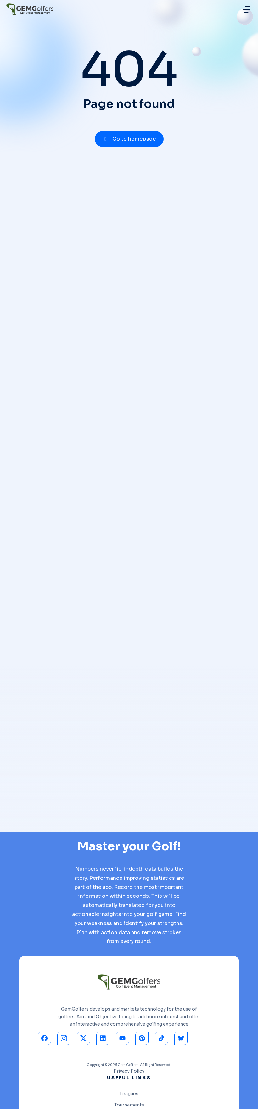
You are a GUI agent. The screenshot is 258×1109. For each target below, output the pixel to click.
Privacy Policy (129, 1071)
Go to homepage (134, 139)
